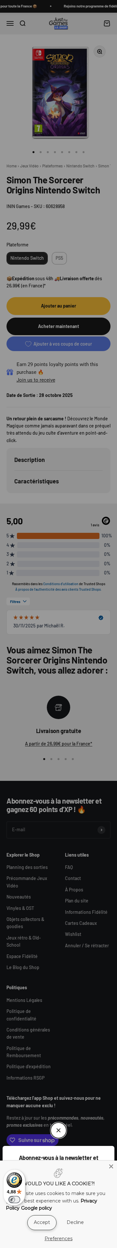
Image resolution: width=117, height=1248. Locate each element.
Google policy (36, 1208)
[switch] (14, 1199)
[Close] (111, 1166)
